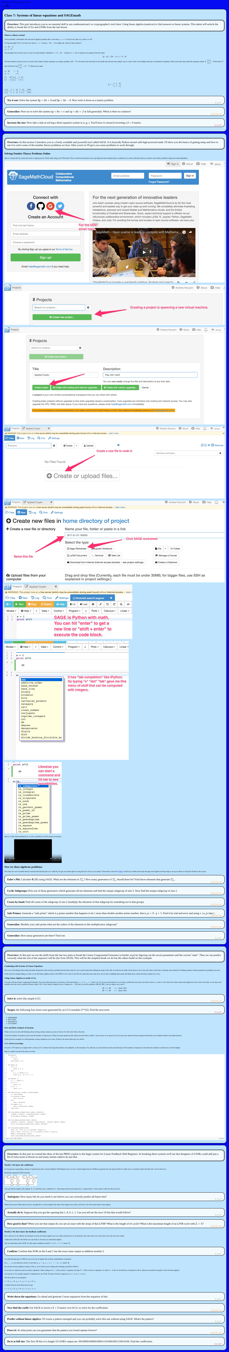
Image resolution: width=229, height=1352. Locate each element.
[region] (114, 1095)
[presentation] (62, 39)
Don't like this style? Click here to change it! (16, 2)
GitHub (19, 1138)
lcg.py (7, 1138)
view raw (221, 1138)
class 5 (121, 871)
